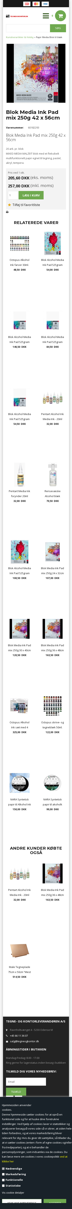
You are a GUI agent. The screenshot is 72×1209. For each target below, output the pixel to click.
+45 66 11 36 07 (19, 1035)
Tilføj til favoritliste (26, 205)
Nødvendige (14, 1168)
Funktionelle (14, 1180)
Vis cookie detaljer (13, 1192)
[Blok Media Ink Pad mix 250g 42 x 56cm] (36, 73)
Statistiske (13, 1185)
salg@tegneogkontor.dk (24, 1041)
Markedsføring (16, 1174)
